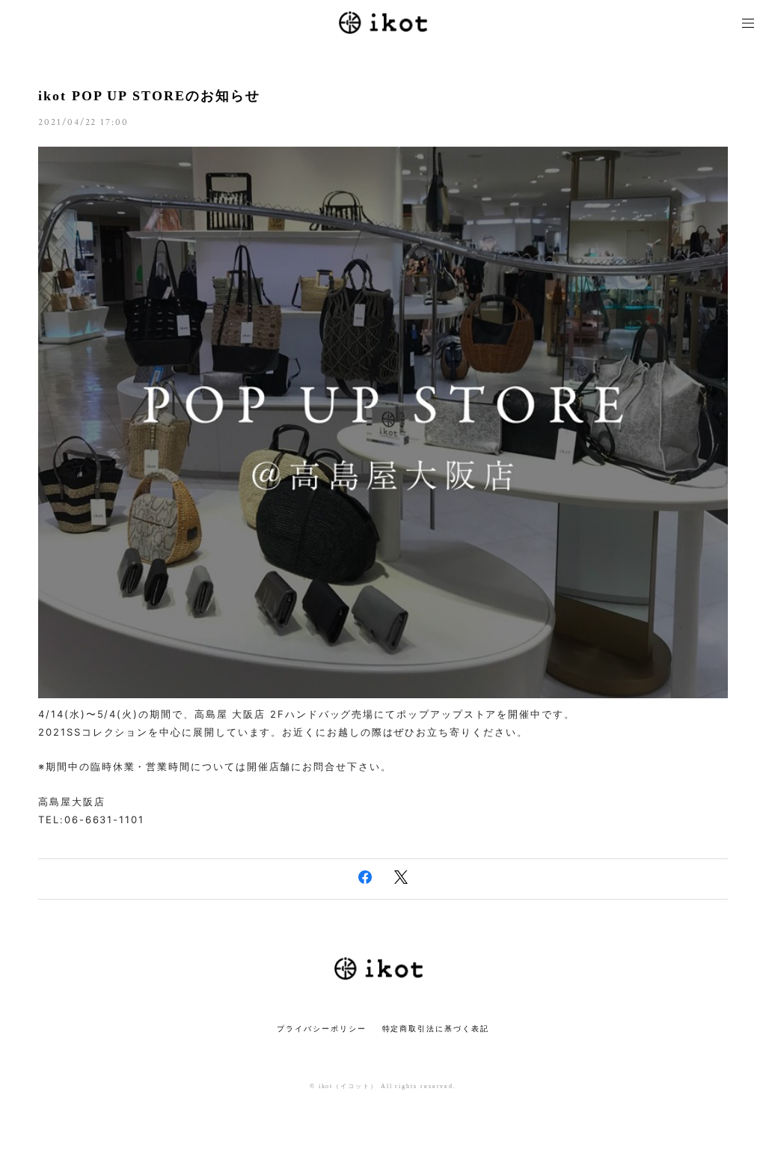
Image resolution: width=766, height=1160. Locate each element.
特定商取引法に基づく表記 (435, 1029)
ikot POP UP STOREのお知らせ (149, 95)
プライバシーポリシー (321, 1029)
